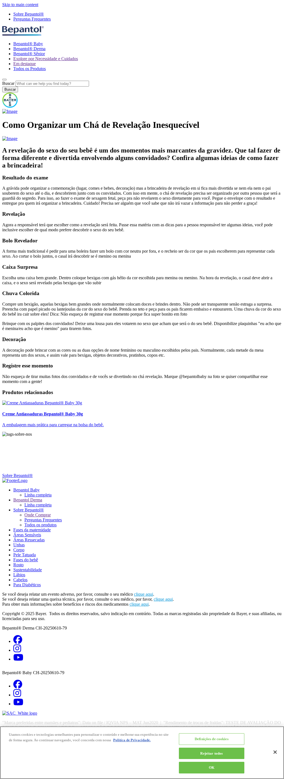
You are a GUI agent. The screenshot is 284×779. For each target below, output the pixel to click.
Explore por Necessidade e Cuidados (45, 58)
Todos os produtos (40, 524)
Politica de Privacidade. (132, 740)
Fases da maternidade (32, 529)
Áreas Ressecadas (29, 539)
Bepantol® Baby (28, 43)
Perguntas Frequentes (32, 19)
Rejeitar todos (211, 753)
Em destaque (24, 63)
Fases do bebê (25, 559)
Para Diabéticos (27, 584)
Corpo (18, 549)
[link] (142, 413)
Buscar (8, 83)
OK (211, 767)
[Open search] (4, 79)
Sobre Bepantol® (28, 14)
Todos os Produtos (29, 68)
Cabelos (20, 579)
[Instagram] (17, 650)
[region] (142, 752)
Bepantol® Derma (29, 48)
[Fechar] (275, 752)
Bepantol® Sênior (29, 53)
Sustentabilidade (27, 569)
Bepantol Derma (27, 500)
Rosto (18, 564)
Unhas (19, 544)
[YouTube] (18, 659)
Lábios (19, 574)
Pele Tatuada (24, 554)
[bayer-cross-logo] (10, 106)
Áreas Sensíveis (27, 534)
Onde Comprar (37, 514)
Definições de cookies (212, 739)
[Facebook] (17, 641)
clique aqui (143, 594)
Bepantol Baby (26, 490)
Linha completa (38, 495)
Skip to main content (20, 4)
